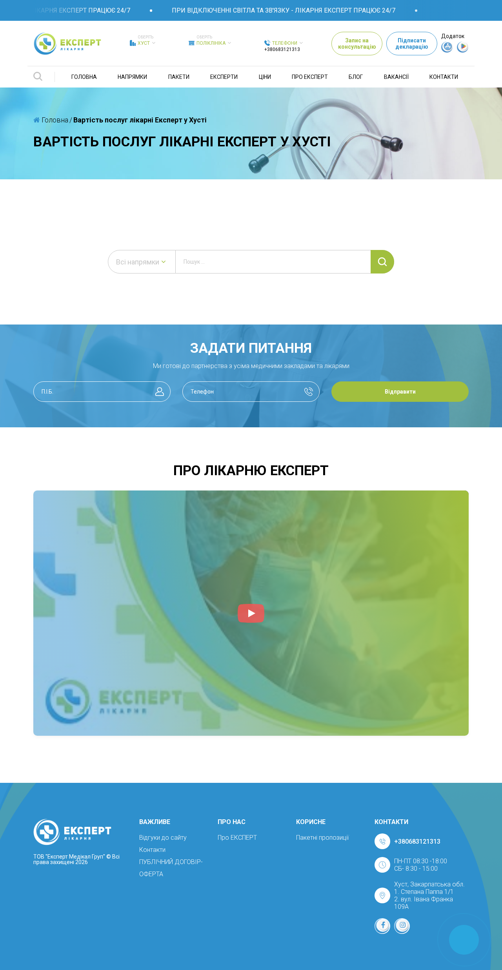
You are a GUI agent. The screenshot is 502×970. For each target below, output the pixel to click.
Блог (356, 77)
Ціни (265, 77)
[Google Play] (463, 50)
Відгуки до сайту (163, 837)
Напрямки (132, 77)
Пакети (178, 77)
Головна (84, 77)
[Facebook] (382, 926)
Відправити (400, 391)
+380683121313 (282, 49)
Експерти (224, 77)
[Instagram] (402, 926)
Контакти (443, 77)
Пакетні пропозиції (322, 837)
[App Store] (447, 50)
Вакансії (396, 77)
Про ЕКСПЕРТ (310, 77)
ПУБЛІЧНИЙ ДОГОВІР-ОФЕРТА (171, 868)
